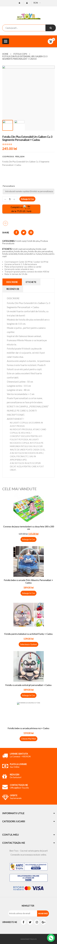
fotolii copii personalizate (23, 249)
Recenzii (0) (12, 289)
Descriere (12, 282)
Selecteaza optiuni (28, 644)
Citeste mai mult (28, 738)
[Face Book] (23, 922)
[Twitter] (30, 922)
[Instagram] (36, 922)
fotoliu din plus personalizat (40, 251)
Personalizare (9, 186)
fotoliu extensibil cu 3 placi (29, 254)
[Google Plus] (43, 922)
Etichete (31, 282)
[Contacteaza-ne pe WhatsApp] (51, 938)
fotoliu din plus (20, 251)
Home (5, 54)
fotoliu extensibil (9, 254)
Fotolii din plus (33, 241)
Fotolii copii (20, 54)
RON (36, 3)
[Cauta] (50, 28)
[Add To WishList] (5, 223)
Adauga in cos (27, 199)
